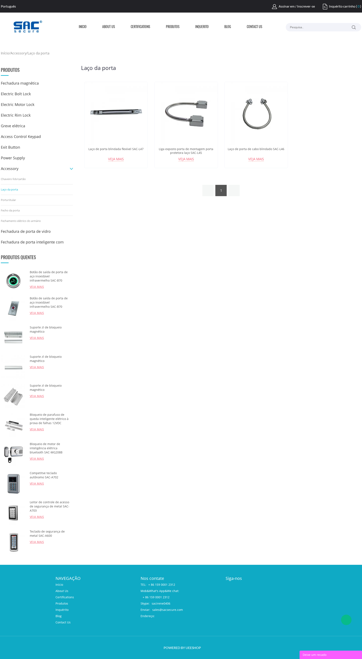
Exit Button (10, 147)
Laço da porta (38, 53)
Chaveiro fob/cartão (13, 179)
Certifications (140, 27)
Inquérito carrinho (342, 6)
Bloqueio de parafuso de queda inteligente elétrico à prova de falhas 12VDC (49, 419)
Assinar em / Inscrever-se (297, 6)
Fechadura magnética (20, 83)
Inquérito (202, 27)
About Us (108, 27)
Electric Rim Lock (16, 115)
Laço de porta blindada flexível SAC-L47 (116, 149)
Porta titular (8, 200)
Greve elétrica (13, 125)
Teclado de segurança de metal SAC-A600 (47, 533)
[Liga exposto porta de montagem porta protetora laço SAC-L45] (186, 113)
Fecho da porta (10, 210)
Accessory (18, 53)
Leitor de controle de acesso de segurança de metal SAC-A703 (49, 506)
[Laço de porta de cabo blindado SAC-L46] (256, 113)
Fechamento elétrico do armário (21, 221)
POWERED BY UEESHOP (182, 648)
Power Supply (13, 157)
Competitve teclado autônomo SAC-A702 (44, 475)
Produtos (173, 27)
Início (83, 27)
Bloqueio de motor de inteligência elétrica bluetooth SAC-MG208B (46, 448)
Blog (227, 27)
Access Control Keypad (21, 136)
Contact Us (254, 27)
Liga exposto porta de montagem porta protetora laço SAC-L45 (186, 151)
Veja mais (116, 159)
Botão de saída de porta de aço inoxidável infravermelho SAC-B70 (49, 276)
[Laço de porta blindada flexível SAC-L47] (115, 113)
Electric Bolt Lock (16, 93)
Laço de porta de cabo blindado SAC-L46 (256, 149)
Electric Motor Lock (17, 104)
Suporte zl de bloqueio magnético (46, 329)
